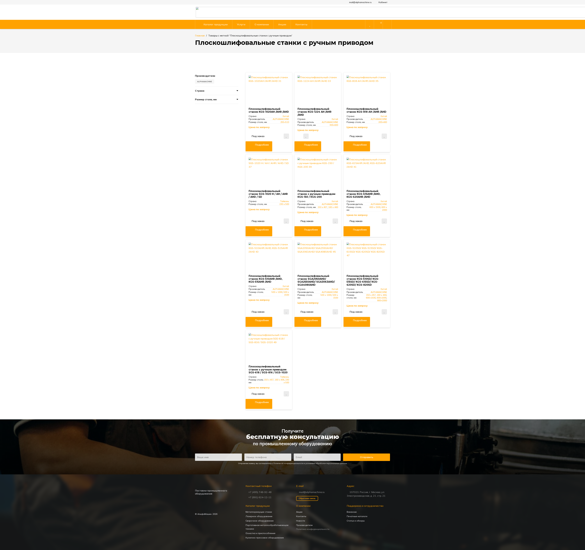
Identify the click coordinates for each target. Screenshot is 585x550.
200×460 (382, 122)
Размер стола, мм (206, 99)
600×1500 (371, 297)
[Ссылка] (378, 25)
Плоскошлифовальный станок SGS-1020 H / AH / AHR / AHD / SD (268, 194)
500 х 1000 (276, 292)
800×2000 (382, 300)
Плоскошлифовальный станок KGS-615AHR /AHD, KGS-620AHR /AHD (363, 194)
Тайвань (284, 201)
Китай (286, 116)
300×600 (334, 125)
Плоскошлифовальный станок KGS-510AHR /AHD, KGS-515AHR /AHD (265, 279)
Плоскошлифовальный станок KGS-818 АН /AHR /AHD (366, 110)
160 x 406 (279, 379)
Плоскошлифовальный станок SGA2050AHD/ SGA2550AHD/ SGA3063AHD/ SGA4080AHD (316, 280)
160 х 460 (333, 207)
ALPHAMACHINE (281, 119)
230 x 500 (284, 204)
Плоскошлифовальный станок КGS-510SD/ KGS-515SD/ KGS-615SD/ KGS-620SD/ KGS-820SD (363, 280)
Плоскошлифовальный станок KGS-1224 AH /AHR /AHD (314, 111)
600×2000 (381, 297)
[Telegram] (205, 507)
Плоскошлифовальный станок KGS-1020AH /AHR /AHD (269, 110)
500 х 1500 (286, 293)
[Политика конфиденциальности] (317, 529)
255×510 (284, 122)
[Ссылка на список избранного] (369, 25)
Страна (199, 90)
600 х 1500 (374, 207)
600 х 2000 (384, 208)
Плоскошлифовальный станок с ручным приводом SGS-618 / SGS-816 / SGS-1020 (268, 369)
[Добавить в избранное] (286, 136)
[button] (382, 2)
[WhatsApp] (198, 507)
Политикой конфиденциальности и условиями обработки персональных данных (310, 463)
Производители (205, 75)
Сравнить (279, 136)
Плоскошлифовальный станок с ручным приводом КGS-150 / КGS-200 (316, 194)
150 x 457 (322, 207)
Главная (200, 35)
